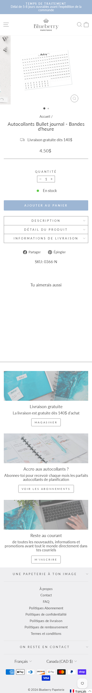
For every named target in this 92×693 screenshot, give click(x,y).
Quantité (46, 171)
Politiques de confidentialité (46, 614)
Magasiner (46, 422)
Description (46, 220)
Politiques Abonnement (46, 608)
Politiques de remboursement (46, 627)
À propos (46, 589)
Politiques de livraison (46, 621)
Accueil (45, 116)
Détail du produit (46, 229)
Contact (46, 595)
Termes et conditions (46, 633)
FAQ (46, 601)
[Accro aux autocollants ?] (46, 448)
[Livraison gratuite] (46, 386)
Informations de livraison (46, 238)
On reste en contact (45, 647)
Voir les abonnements (46, 488)
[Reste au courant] (46, 515)
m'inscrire (46, 559)
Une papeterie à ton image (45, 574)
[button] (80, 691)
